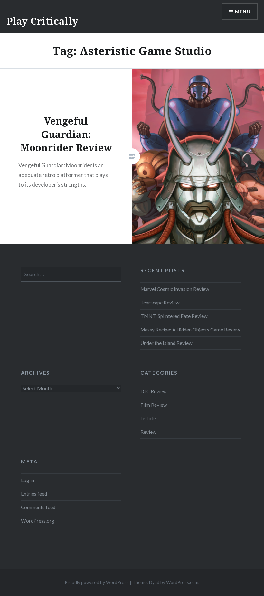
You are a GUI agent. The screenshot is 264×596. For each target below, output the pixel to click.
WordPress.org (37, 521)
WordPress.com (182, 582)
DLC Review (153, 391)
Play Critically (42, 21)
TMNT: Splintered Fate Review (174, 316)
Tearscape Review (160, 302)
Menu (242, 11)
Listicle (148, 418)
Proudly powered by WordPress (97, 582)
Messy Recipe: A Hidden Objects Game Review (190, 329)
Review (148, 432)
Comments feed (38, 507)
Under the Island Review (166, 343)
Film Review (153, 405)
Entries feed (34, 494)
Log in (27, 480)
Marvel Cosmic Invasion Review (174, 289)
